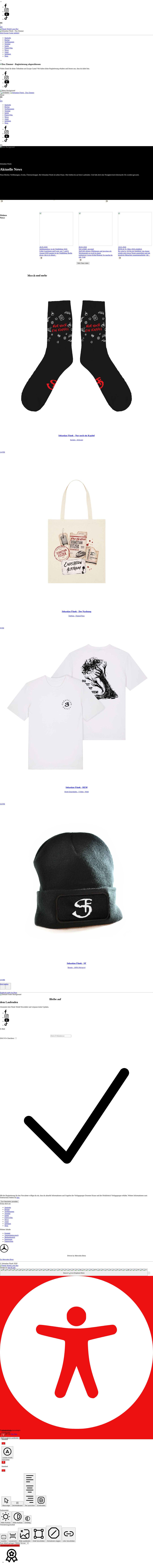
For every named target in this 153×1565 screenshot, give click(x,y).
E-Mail (2, 1029)
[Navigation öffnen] (1, 1)
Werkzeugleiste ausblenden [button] (10, 1438)
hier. (18, 1197)
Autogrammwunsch (11, 1235)
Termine (7, 44)
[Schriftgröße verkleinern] (3, 1443)
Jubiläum (7, 54)
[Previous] (2, 986)
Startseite (7, 38)
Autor (6, 52)
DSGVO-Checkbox (7, 1038)
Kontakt (7, 1233)
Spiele (6, 46)
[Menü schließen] (5, 93)
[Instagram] (6, 12)
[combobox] (74, 1272)
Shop (6, 56)
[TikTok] (6, 19)
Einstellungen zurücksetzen (10, 1545)
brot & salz (11, 1267)
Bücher (7, 40)
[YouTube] (6, 15)
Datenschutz (8, 1241)
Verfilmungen (9, 42)
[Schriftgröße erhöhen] (3, 1435)
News (6, 50)
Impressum (8, 1239)
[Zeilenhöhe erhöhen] (3, 1462)
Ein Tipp (14, 1434)
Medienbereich (9, 1237)
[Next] (8, 986)
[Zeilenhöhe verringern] (3, 1470)
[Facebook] (5, 7)
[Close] (1, 60)
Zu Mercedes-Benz (7, 1259)
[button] (149, 1273)
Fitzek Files (8, 48)
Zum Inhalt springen (7, 1543)
